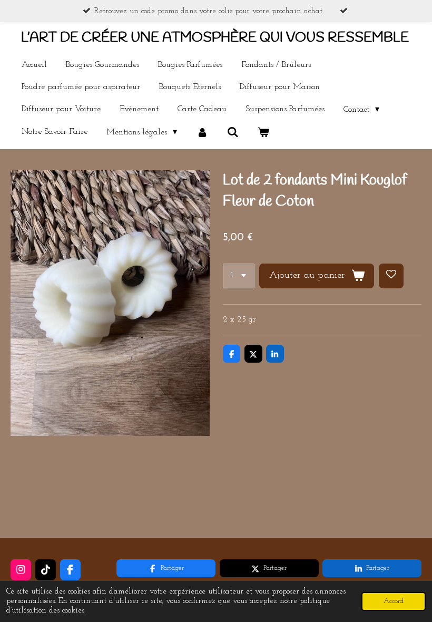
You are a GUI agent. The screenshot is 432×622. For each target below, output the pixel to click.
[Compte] (201, 132)
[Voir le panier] (263, 132)
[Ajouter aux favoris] (391, 276)
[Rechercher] (233, 132)
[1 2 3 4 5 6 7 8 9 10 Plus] (238, 276)
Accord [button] (394, 601)
